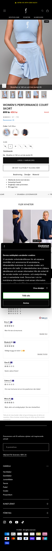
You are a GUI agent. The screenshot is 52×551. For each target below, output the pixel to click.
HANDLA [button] (7, 466)
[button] (4, 10)
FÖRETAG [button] (7, 513)
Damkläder (7, 476)
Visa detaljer (38, 288)
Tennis (5, 483)
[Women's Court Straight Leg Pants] (17, 228)
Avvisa (26, 303)
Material (36, 175)
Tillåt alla (26, 296)
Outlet (5, 491)
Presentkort (7, 495)
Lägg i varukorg (26, 160)
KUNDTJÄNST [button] (9, 504)
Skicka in (41, 447)
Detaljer (27, 175)
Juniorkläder (8, 479)
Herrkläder (7, 472)
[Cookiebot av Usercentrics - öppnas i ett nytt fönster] (38, 246)
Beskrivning (17, 175)
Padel (5, 487)
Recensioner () (8, 120)
